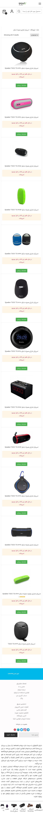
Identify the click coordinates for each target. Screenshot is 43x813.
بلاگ (21, 698)
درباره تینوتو (21, 689)
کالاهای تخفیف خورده (21, 713)
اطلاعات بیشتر (21, 85)
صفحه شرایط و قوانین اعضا (21, 719)
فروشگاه (32, 30)
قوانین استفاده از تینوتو (21, 692)
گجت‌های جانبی (21, 710)
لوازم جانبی (5, 778)
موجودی (33, 35)
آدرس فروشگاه (21, 716)
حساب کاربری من (21, 695)
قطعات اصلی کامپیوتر (21, 707)
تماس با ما (21, 686)
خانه (37, 30)
